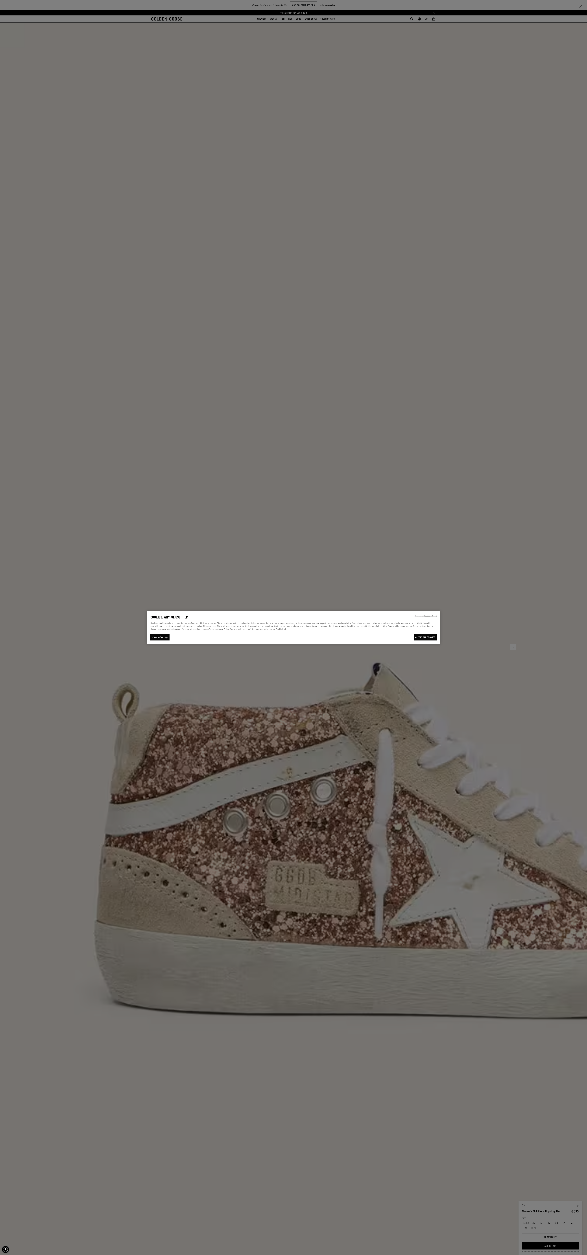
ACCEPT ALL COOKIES (425, 637)
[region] (293, 627)
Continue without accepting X (426, 616)
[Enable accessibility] (5, 1249)
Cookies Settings (160, 637)
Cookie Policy (282, 629)
